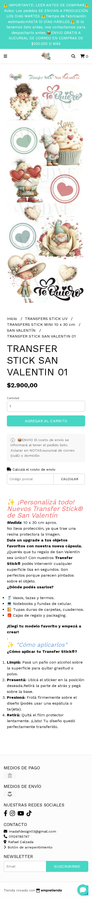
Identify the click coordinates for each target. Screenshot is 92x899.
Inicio (12, 318)
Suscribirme (67, 866)
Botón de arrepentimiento (29, 847)
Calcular (69, 479)
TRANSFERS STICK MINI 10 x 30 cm (41, 324)
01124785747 (18, 836)
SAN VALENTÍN (22, 330)
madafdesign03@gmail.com (32, 831)
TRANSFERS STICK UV (46, 318)
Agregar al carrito (46, 421)
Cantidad (13, 398)
